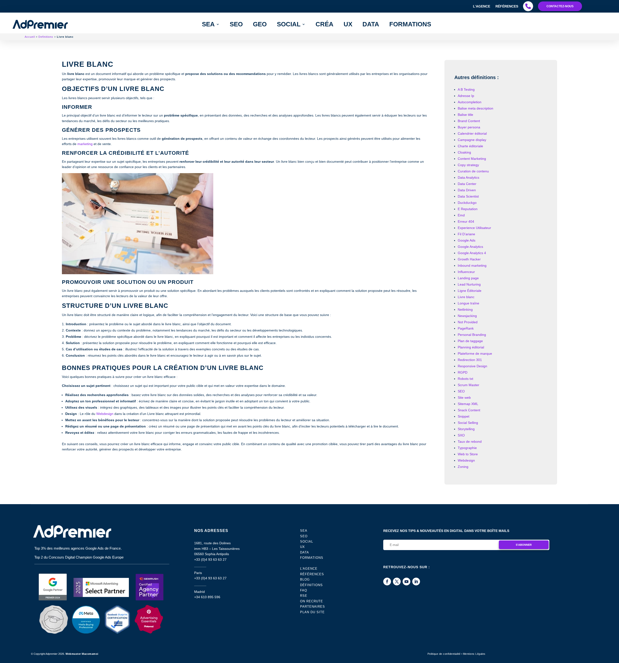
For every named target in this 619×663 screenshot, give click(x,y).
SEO (236, 24)
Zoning (463, 467)
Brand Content (469, 121)
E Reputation (468, 209)
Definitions (45, 36)
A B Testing (466, 89)
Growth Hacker (469, 259)
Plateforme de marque (475, 353)
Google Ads (466, 240)
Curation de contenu (473, 171)
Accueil (30, 36)
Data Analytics (468, 177)
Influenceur (466, 272)
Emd (461, 215)
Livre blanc (466, 297)
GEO (260, 24)
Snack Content (469, 410)
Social (289, 24)
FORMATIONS (410, 24)
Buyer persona (469, 127)
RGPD (462, 372)
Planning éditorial (471, 347)
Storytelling (466, 429)
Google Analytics (470, 247)
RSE (303, 595)
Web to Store (468, 454)
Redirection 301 (470, 360)
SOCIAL (306, 541)
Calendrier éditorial (472, 133)
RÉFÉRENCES (312, 574)
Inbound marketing (472, 265)
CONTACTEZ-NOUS (560, 6)
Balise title (465, 115)
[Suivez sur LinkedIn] (416, 581)
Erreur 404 (466, 221)
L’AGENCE (308, 568)
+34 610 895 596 (207, 597)
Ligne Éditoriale (469, 291)
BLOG (305, 579)
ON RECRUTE (311, 601)
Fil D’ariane (466, 234)
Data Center (467, 184)
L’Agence (481, 6)
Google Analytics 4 (472, 253)
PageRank (466, 328)
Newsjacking (467, 316)
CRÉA (324, 24)
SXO (461, 435)
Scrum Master (468, 385)
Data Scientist (468, 196)
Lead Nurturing (469, 284)
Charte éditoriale (470, 146)
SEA (208, 24)
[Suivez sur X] (397, 581)
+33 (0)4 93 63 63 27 (210, 559)
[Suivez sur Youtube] (406, 581)
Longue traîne (468, 303)
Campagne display (472, 140)
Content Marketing (472, 159)
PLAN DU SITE (312, 612)
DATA (370, 24)
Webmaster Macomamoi (82, 653)
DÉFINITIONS (311, 585)
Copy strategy (468, 165)
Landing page (468, 278)
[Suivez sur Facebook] (387, 581)
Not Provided (468, 322)
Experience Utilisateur (474, 228)
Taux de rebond (470, 441)
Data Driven (467, 190)
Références (506, 6)
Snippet (463, 416)
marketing (85, 144)
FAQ (303, 590)
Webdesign (104, 414)
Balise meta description (475, 108)
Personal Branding (472, 335)
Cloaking (464, 152)
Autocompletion (469, 102)
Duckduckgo (467, 203)
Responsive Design (472, 366)
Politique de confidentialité (444, 653)
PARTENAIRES (312, 606)
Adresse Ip (466, 96)
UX (348, 24)
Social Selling (468, 423)
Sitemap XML (468, 404)
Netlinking (465, 309)
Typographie (467, 448)
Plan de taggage (470, 341)
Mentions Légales (474, 653)
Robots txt (465, 379)
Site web (464, 397)
